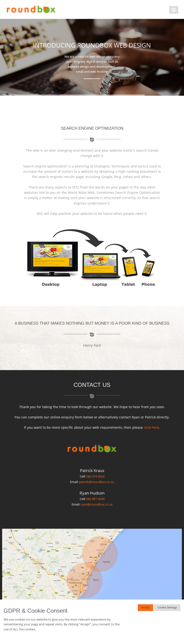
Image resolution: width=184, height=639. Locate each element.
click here (151, 427)
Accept (145, 607)
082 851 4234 (95, 499)
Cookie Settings (167, 607)
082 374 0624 (95, 476)
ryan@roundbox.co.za (96, 504)
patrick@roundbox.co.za (96, 482)
